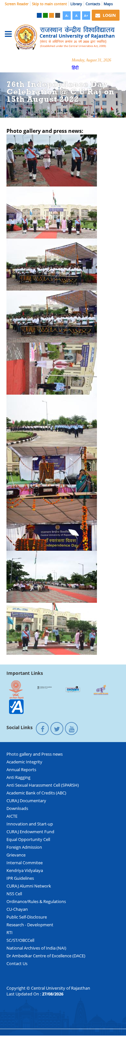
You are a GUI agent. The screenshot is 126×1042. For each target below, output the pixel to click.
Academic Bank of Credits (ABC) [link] (36, 793)
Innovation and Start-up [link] (29, 824)
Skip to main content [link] (49, 3)
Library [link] (76, 3)
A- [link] (66, 15)
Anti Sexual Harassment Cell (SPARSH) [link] (42, 785)
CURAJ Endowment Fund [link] (30, 832)
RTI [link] (9, 932)
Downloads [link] (17, 808)
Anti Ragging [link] (18, 777)
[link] (39, 15)
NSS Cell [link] (14, 894)
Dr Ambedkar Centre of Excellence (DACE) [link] (45, 956)
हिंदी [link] (75, 67)
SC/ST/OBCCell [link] (20, 940)
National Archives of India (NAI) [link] (36, 948)
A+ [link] (86, 15)
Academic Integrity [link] (24, 762)
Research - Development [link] (29, 925)
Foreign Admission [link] (24, 847)
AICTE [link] (11, 816)
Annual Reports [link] (21, 769)
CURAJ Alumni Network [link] (28, 886)
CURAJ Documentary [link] (26, 800)
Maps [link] (108, 3)
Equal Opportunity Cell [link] (28, 839)
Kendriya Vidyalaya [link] (24, 870)
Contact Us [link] (16, 963)
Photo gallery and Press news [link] (34, 754)
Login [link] (109, 15)
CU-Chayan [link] (17, 909)
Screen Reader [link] (16, 3)
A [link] (76, 15)
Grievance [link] (16, 855)
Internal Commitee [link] (24, 863)
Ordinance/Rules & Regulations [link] (36, 901)
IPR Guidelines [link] (20, 878)
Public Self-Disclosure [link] (26, 917)
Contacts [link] (93, 3)
